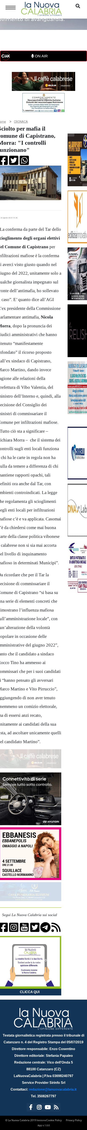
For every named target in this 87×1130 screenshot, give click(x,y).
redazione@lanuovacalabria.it (52, 1089)
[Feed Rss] (56, 1108)
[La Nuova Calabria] (41, 8)
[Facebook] (31, 1108)
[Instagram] (39, 1108)
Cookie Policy (54, 1120)
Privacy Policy (74, 1120)
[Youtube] (48, 1108)
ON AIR (41, 56)
